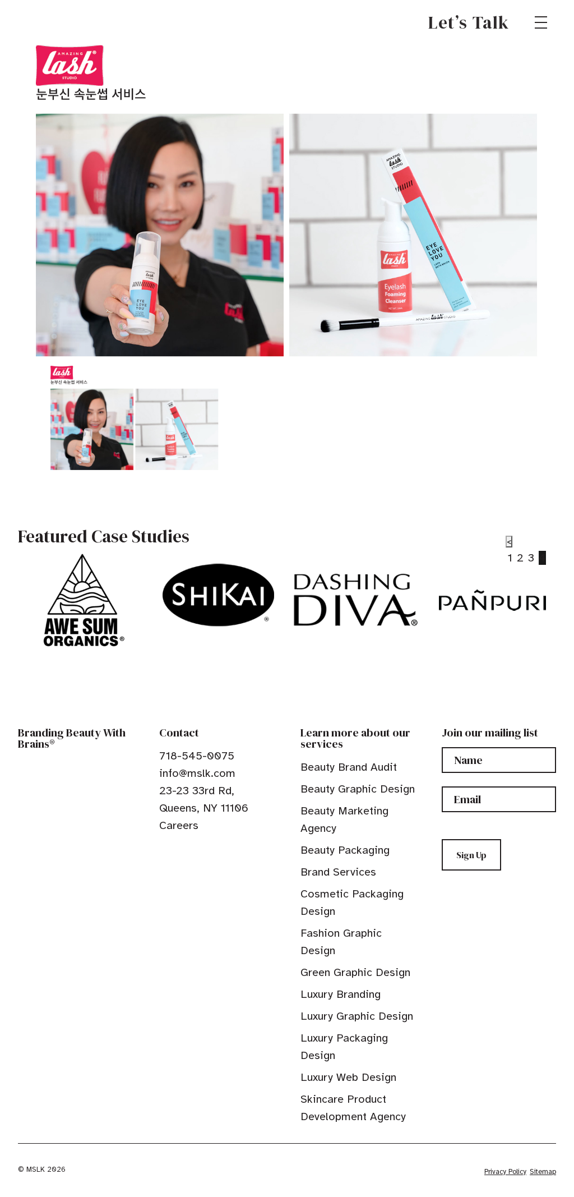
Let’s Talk (469, 22)
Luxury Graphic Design (356, 1016)
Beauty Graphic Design (357, 789)
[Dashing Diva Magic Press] (356, 600)
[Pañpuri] (492, 600)
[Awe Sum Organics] (81, 600)
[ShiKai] (218, 595)
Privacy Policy (505, 1171)
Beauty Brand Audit (348, 767)
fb (164, 851)
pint (199, 851)
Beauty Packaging (345, 850)
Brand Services (338, 872)
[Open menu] (540, 22)
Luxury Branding (340, 994)
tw (182, 851)
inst (216, 851)
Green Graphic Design (355, 972)
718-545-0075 (196, 756)
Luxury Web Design (348, 1077)
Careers (178, 825)
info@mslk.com (197, 773)
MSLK (58, 22)
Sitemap (543, 1171)
